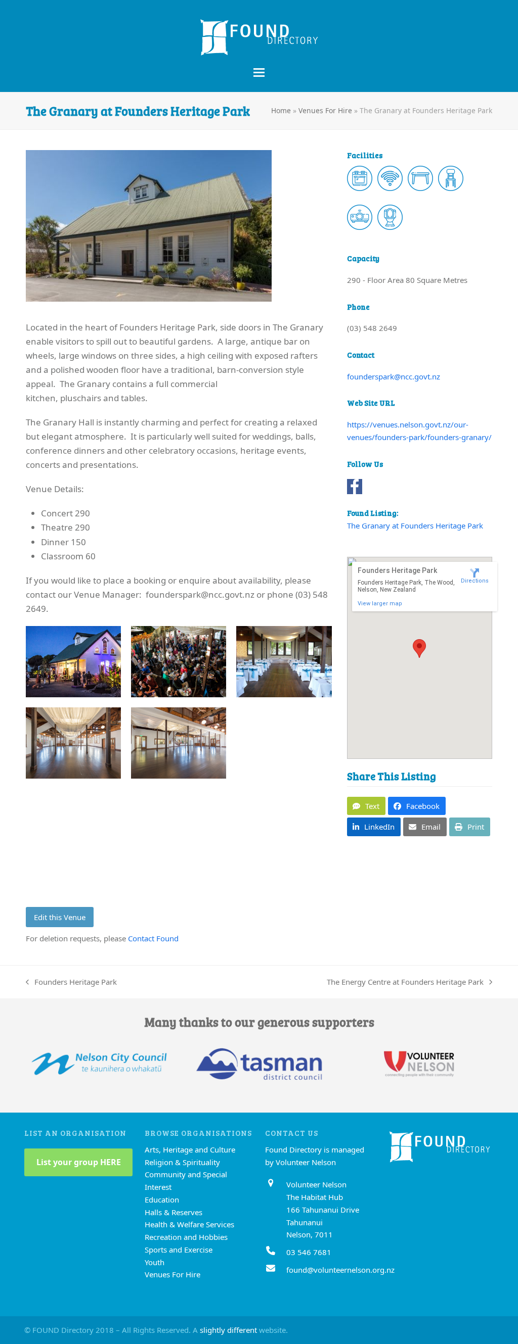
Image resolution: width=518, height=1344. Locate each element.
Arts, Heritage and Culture (190, 1149)
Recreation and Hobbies (186, 1237)
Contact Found (153, 938)
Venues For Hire (325, 110)
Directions (475, 581)
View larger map (380, 603)
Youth (154, 1262)
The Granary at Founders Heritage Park (415, 525)
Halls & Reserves (173, 1212)
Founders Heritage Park (71, 982)
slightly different (228, 1330)
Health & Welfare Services (189, 1224)
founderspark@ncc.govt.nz (393, 376)
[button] (259, 72)
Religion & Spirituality (182, 1162)
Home (281, 110)
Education (162, 1199)
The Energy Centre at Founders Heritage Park (405, 982)
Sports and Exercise (178, 1249)
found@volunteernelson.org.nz (340, 1270)
